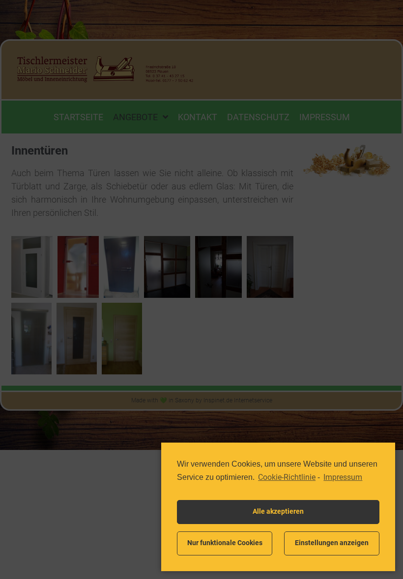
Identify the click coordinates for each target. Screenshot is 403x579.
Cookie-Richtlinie (287, 477)
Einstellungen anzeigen (332, 543)
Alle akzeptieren (278, 511)
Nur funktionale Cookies (224, 543)
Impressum (342, 477)
